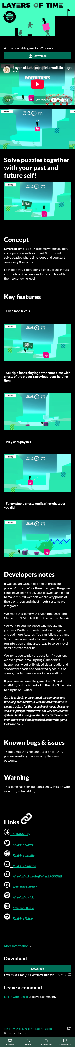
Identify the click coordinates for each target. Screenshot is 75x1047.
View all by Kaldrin (22, 1028)
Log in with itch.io (16, 996)
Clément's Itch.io (23, 908)
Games (7, 1033)
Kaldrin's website (23, 855)
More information (16, 946)
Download (40, 55)
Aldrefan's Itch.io (23, 897)
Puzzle (16, 1033)
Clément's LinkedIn (25, 886)
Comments (65, 1044)
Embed (48, 1028)
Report (38, 1028)
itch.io (7, 1028)
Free (23, 1033)
